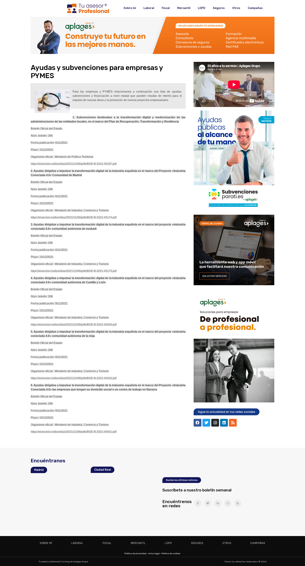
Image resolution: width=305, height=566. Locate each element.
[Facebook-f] (198, 503)
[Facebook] (197, 423)
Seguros (219, 8)
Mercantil (183, 8)
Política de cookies (171, 553)
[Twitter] (206, 423)
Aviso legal (154, 553)
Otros (236, 8)
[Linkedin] (224, 423)
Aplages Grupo (80, 561)
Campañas (255, 8)
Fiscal (166, 8)
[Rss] (233, 423)
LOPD (201, 8)
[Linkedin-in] (218, 503)
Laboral (148, 8)
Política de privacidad (135, 553)
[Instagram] (215, 423)
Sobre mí (130, 8)
